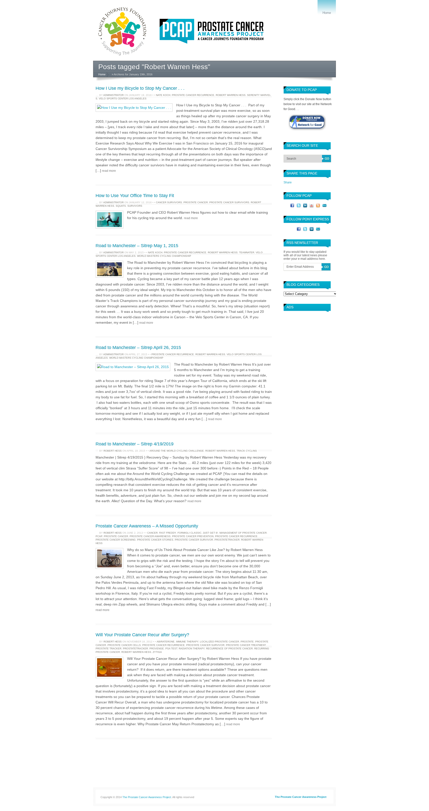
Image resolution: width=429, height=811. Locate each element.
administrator (113, 95)
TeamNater (246, 252)
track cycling (247, 450)
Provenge (156, 648)
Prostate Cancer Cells (124, 645)
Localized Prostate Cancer (219, 641)
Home (326, 13)
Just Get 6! (210, 532)
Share (288, 182)
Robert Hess (113, 450)
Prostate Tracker (108, 648)
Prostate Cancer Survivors (229, 202)
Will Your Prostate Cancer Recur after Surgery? (142, 634)
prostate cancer (195, 202)
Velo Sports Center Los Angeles (122, 98)
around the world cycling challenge (176, 450)
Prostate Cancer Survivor (194, 539)
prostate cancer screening (116, 539)
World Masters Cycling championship (164, 256)
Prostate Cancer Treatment (246, 645)
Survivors (134, 205)
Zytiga (157, 652)
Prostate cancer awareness (150, 536)
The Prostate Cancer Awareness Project (146, 797)
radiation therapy (192, 648)
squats (121, 205)
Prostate (247, 641)
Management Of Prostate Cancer (243, 532)
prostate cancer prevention (193, 536)
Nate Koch (163, 95)
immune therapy (187, 641)
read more (109, 171)
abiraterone (166, 641)
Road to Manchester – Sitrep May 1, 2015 (137, 245)
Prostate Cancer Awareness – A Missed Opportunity (147, 525)
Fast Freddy (167, 532)
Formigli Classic (189, 532)
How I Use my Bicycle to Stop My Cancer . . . (140, 88)
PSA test (171, 648)
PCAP (99, 536)
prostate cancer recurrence (193, 95)
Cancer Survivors (169, 202)
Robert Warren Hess (231, 95)
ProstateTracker (227, 539)
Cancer (152, 532)
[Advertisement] (306, 332)
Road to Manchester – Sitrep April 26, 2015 (138, 347)
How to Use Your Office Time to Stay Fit (135, 195)
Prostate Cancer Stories (155, 539)
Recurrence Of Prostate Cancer (229, 648)
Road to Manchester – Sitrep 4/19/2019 (135, 443)
